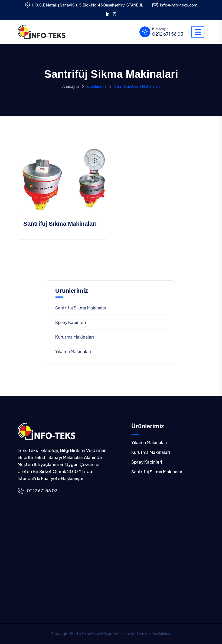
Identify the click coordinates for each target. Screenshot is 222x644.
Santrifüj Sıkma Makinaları (60, 223)
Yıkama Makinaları (73, 351)
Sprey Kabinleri (70, 322)
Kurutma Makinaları (74, 337)
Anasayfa (70, 86)
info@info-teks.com (178, 5)
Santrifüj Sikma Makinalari (81, 308)
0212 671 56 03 (167, 34)
